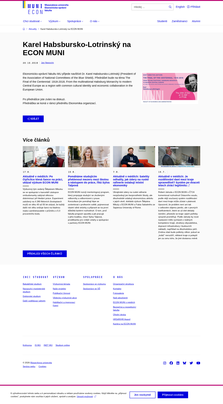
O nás (118, 277)
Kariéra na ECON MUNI (124, 324)
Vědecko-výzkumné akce (65, 298)
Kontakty (117, 288)
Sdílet (34, 118)
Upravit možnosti (85, 396)
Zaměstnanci (179, 21)
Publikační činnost (61, 293)
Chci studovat (35, 277)
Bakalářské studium (32, 284)
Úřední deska (119, 314)
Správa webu (29, 366)
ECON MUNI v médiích (124, 302)
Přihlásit (195, 6)
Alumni (196, 21)
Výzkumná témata (61, 284)
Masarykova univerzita (41, 362)
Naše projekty (59, 288)
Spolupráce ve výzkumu (94, 284)
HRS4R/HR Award (121, 319)
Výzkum (59, 277)
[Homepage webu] (45, 7)
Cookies (42, 366)
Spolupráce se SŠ (91, 288)
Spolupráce (93, 277)
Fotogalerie (118, 293)
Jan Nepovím (47, 62)
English (180, 6)
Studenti (162, 21)
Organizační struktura (123, 284)
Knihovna (27, 345)
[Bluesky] (184, 362)
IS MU (38, 345)
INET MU (48, 345)
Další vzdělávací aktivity (34, 301)
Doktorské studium (32, 296)
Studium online (63, 345)
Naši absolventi (120, 298)
